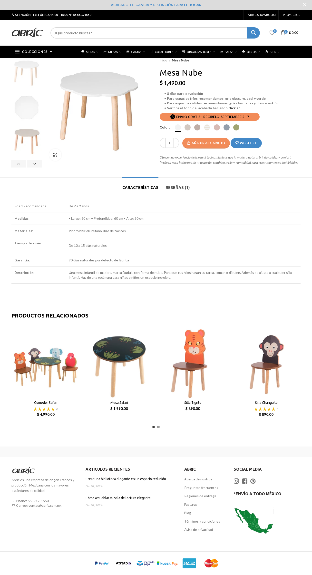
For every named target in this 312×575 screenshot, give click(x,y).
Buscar (253, 33)
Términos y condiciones (202, 521)
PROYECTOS (291, 15)
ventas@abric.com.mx (45, 505)
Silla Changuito (266, 403)
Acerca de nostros (198, 479)
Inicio (164, 60)
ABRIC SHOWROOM (262, 15)
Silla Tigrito (192, 403)
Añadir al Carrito (208, 143)
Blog (187, 513)
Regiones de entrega (200, 496)
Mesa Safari (119, 403)
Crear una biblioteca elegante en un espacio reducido (126, 479)
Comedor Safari (45, 403)
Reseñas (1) (178, 187)
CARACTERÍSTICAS (140, 187)
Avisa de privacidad (198, 529)
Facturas (190, 504)
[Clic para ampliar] (55, 155)
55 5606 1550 (38, 501)
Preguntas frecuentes (201, 488)
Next (34, 164)
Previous (18, 164)
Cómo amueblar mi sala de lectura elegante (118, 498)
